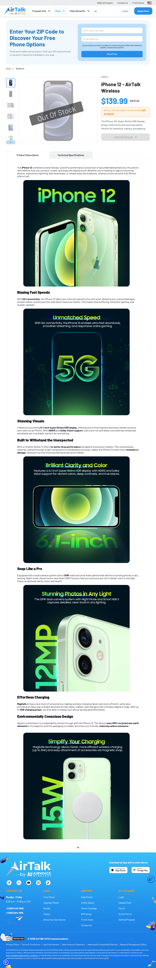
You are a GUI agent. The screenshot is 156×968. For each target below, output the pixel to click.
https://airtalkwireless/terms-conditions (22, 955)
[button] (6, 962)
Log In (125, 10)
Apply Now (143, 10)
